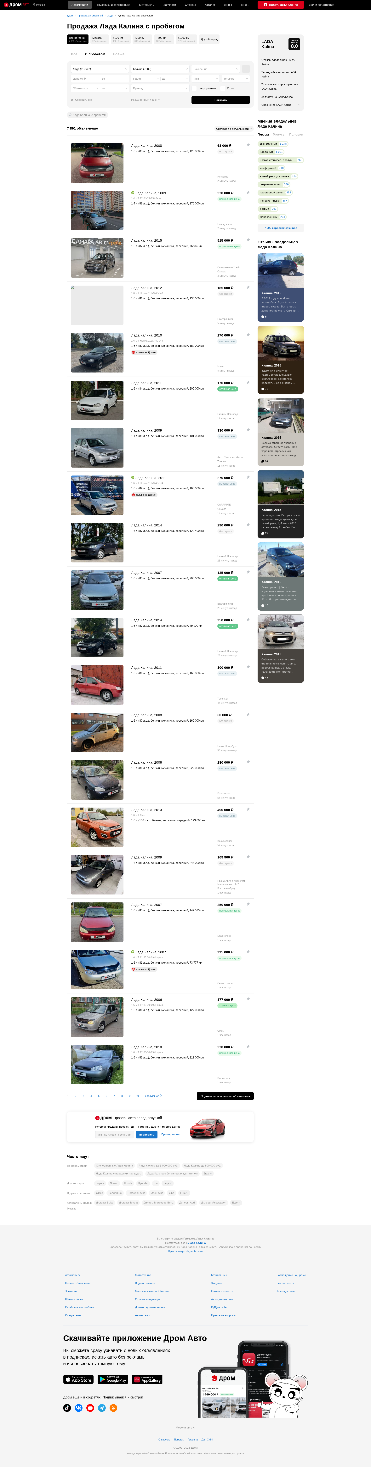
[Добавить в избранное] (248, 144)
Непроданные (207, 88)
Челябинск (115, 1192)
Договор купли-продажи (150, 1307)
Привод (138, 88)
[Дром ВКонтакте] (79, 1408)
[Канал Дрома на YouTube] (90, 1408)
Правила (193, 1439)
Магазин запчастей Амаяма (152, 1291)
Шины (228, 4)
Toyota (100, 1183)
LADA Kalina (267, 44)
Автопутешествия (222, 1299)
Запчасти (169, 4)
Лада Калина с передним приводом (118, 1173)
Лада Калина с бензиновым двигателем (172, 1173)
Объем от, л (80, 88)
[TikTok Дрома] (67, 1408)
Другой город (209, 39)
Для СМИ (207, 1439)
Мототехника (143, 1274)
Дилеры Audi (187, 1202)
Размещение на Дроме (291, 1274)
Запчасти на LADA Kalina (277, 96)
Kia (156, 1183)
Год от (137, 78)
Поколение (200, 68)
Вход (321, 4)
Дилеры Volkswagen (213, 1202)
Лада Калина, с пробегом (89, 115)
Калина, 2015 (271, 293)
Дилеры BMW (104, 1202)
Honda (128, 1183)
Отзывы (190, 4)
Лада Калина (197, 1242)
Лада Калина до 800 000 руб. (202, 1165)
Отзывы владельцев (147, 1299)
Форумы (216, 1283)
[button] (208, 1173)
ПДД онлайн (219, 1307)
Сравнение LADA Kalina (276, 104)
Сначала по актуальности (232, 128)
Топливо (229, 78)
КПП (196, 78)
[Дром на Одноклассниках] (113, 1408)
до (163, 78)
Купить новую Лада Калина (185, 1251)
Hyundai (143, 1183)
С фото (231, 88)
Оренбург (157, 1192)
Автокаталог (142, 1315)
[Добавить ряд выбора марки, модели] (246, 69)
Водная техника (145, 1283)
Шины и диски (74, 1299)
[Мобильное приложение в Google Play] (113, 1379)
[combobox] (100, 69)
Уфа (171, 1192)
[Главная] (16, 5)
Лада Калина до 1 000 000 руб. (158, 1165)
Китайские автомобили (79, 1307)
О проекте (164, 1439)
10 (137, 1095)
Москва (40, 4)
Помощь (179, 1439)
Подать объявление (77, 1283)
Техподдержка (286, 1291)
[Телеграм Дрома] (102, 1408)
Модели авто (184, 1427)
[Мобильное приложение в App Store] (78, 1379)
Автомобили (79, 4)
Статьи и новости (222, 1291)
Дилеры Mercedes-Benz (159, 1202)
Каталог (210, 4)
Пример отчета (170, 1134)
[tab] (74, 56)
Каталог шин (219, 1274)
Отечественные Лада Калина (114, 1165)
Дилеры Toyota (128, 1202)
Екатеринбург (136, 1192)
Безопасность (285, 1283)
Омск (99, 1192)
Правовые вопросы (223, 1315)
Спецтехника (73, 1315)
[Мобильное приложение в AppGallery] (147, 1379)
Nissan (114, 1183)
